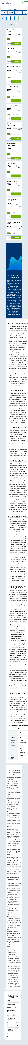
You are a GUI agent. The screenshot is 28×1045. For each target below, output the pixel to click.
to (11, 1001)
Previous (2, 18)
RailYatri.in (10, 841)
